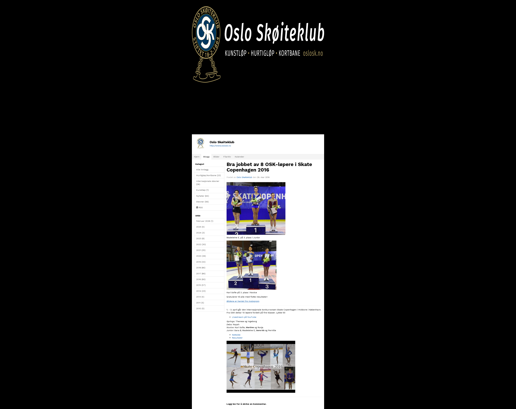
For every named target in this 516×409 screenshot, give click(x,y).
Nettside (236, 335)
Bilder (216, 156)
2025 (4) (200, 227)
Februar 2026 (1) (204, 221)
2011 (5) (200, 302)
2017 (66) (200, 273)
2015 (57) (201, 285)
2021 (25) (200, 250)
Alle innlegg (202, 169)
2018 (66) (200, 267)
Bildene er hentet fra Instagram (243, 301)
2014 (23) (201, 291)
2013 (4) (200, 297)
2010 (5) (200, 308)
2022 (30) (201, 244)
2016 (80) (200, 279)
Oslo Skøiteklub (244, 177)
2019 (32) (200, 262)
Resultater (237, 337)
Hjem (196, 156)
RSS (200, 207)
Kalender (239, 156)
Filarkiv (227, 156)
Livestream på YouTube (244, 317)
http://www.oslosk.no (220, 145)
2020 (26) (201, 256)
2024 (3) (200, 232)
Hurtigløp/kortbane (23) (208, 175)
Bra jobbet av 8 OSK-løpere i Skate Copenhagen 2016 (269, 167)
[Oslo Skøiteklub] (258, 41)
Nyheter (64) (202, 196)
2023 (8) (200, 238)
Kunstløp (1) (202, 190)
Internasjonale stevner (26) (207, 182)
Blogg (206, 156)
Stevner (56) (202, 201)
